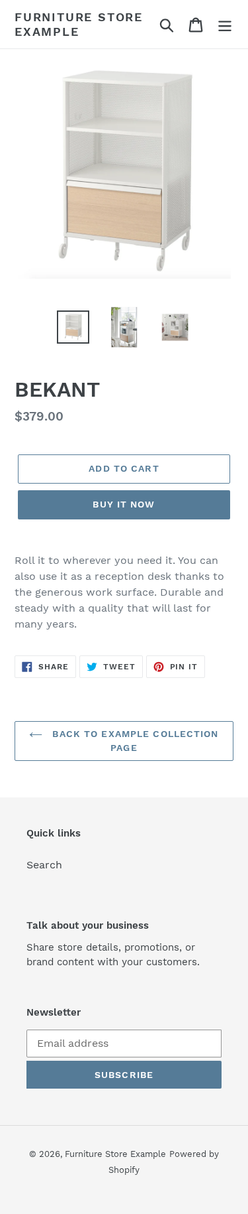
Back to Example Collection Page (133, 740)
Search (44, 864)
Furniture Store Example (79, 24)
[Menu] (224, 24)
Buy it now (124, 504)
